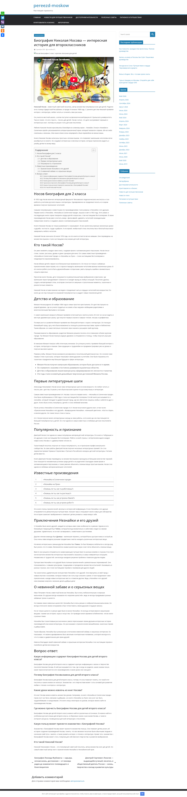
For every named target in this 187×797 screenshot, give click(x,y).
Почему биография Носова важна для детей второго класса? (64, 178)
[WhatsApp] (2, 13)
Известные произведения (47, 166)
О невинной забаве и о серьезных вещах (56, 171)
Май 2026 (122, 96)
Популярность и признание (51, 164)
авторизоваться (77, 781)
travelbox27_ (52, 49)
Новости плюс (124, 195)
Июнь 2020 (123, 157)
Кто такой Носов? (44, 156)
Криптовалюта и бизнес (44, 23)
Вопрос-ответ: (42, 174)
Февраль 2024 (124, 128)
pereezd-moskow (51, 5)
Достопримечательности (87, 17)
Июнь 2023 (123, 146)
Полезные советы (108, 17)
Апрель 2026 (124, 100)
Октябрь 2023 (124, 143)
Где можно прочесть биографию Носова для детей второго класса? (66, 183)
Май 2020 (122, 160)
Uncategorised (39, 35)
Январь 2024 (124, 132)
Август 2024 (123, 107)
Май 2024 (122, 118)
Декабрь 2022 (124, 150)
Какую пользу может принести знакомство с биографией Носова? (66, 185)
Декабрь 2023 (124, 135)
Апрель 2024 (124, 121)
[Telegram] (2, 18)
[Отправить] (2, 35)
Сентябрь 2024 (124, 103)
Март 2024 (123, 125)
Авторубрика (63, 23)
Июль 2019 (123, 164)
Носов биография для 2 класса (49, 153)
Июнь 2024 (123, 114)
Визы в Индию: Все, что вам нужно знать (134, 74)
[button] (92, 150)
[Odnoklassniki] (2, 31)
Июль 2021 (123, 153)
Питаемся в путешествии (131, 17)
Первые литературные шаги (51, 161)
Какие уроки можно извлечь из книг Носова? (59, 181)
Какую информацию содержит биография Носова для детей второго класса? (69, 176)
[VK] (2, 26)
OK (142, 794)
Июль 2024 (123, 110)
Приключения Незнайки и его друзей (55, 169)
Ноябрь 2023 (124, 139)
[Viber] (2, 22)
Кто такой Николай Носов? (53, 187)
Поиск (152, 34)
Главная (37, 17)
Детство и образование (49, 159)
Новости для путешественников (58, 17)
